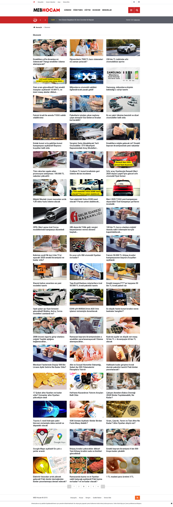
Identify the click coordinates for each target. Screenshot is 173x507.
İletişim (88, 498)
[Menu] (131, 10)
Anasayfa (38, 27)
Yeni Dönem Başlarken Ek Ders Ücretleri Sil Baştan (76, 20)
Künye (81, 498)
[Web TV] (134, 2)
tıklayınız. (139, 503)
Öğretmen (78, 10)
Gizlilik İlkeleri (97, 498)
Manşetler (40, 2)
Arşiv (59, 2)
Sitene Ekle (66, 2)
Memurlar (107, 10)
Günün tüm (133, 20)
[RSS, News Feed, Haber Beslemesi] (137, 498)
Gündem (67, 10)
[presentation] (40, 20)
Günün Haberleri (50, 2)
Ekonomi (96, 10)
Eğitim (88, 10)
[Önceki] (69, 486)
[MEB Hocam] (46, 10)
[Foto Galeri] (139, 2)
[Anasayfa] (34, 2)
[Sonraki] (103, 486)
